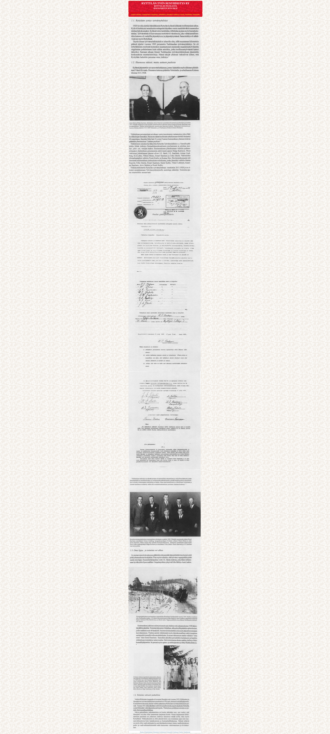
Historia (138, 14)
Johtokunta (162, 14)
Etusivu (133, 14)
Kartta (182, 14)
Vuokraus (177, 14)
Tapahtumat (196, 14)
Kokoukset (154, 14)
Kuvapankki (188, 14)
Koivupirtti (169, 14)
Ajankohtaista (146, 14)
